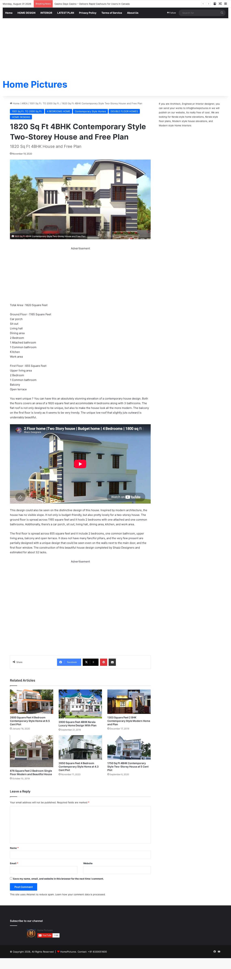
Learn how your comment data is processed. (80, 894)
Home (8, 12)
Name (14, 847)
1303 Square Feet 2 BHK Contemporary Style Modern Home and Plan (128, 721)
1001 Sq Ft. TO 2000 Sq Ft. (45, 103)
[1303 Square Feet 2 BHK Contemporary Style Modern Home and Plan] (129, 701)
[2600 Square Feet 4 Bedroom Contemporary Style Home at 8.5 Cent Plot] (31, 701)
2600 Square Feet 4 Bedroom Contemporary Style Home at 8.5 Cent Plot (30, 721)
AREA (24, 103)
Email (14, 863)
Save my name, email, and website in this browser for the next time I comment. (58, 878)
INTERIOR (46, 12)
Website (88, 863)
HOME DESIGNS (21, 117)
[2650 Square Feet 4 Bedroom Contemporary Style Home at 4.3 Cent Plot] (80, 747)
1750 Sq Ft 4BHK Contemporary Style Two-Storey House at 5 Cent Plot (128, 767)
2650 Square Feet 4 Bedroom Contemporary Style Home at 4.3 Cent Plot (79, 767)
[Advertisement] (115, 45)
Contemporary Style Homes (90, 111)
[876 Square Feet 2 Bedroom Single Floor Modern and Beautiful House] (31, 751)
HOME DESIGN (26, 12)
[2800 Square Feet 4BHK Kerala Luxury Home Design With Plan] (80, 703)
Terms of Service (111, 12)
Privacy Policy (87, 12)
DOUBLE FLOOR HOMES (124, 111)
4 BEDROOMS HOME (58, 111)
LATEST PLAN (65, 12)
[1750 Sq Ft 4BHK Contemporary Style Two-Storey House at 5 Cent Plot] (129, 747)
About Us (132, 12)
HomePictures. (69, 951)
